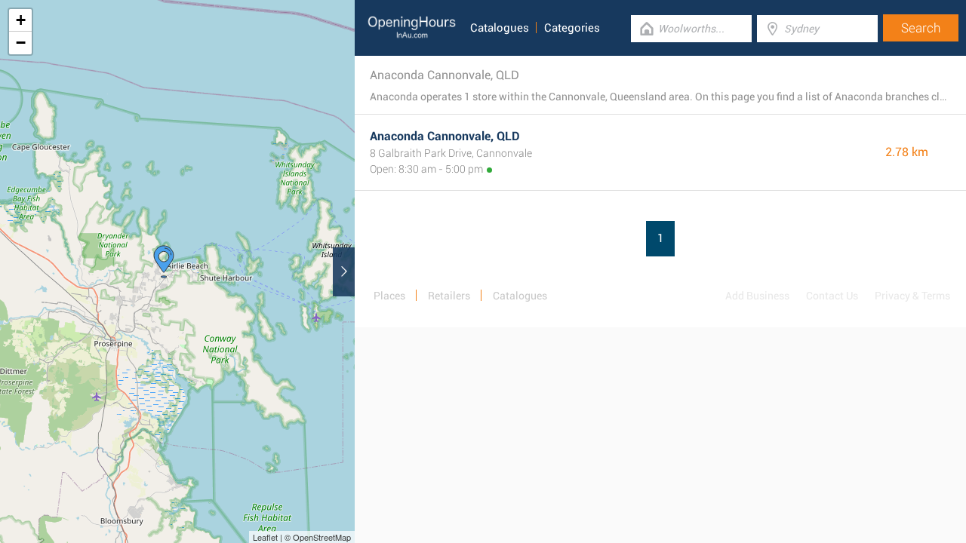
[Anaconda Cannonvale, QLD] (164, 262)
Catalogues (499, 28)
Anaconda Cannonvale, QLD (445, 136)
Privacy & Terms (912, 296)
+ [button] (21, 20)
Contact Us (832, 296)
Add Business (757, 296)
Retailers (449, 296)
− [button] (21, 42)
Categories (572, 28)
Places (389, 296)
